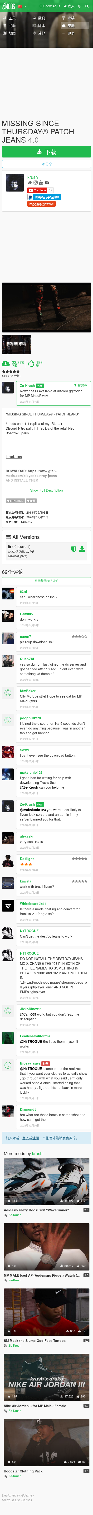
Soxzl (24, 749)
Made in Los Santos (17, 1500)
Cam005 (26, 613)
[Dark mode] (79, 6)
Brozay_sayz (30, 1063)
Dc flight (27, 858)
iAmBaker (27, 690)
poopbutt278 (30, 718)
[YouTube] (41, 182)
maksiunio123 (31, 772)
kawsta (25, 881)
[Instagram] (35, 182)
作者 (40, 386)
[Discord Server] (46, 182)
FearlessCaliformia (35, 1036)
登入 (25, 1137)
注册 (35, 1137)
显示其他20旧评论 (46, 581)
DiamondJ (28, 1109)
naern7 (25, 636)
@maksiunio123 (33, 809)
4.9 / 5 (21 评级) (11, 376)
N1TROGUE (29, 930)
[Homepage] (29, 182)
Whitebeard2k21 (33, 903)
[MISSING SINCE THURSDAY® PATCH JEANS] (46, 307)
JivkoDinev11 (31, 1008)
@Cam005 (28, 1014)
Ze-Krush (27, 385)
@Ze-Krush (29, 787)
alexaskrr (27, 836)
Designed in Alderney (18, 1495)
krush (32, 177)
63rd (23, 591)
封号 (45, 1063)
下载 (49, 152)
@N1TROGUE (31, 1041)
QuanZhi (27, 658)
